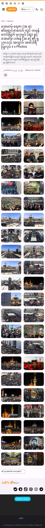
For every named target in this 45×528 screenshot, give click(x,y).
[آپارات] (31, 489)
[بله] (15, 489)
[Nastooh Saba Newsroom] (22, 518)
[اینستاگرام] (36, 489)
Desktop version (22, 499)
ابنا (13, 9)
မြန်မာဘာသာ (26, 9)
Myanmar (10, 21)
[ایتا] (25, 489)
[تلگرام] (41, 489)
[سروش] (20, 489)
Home (3, 21)
